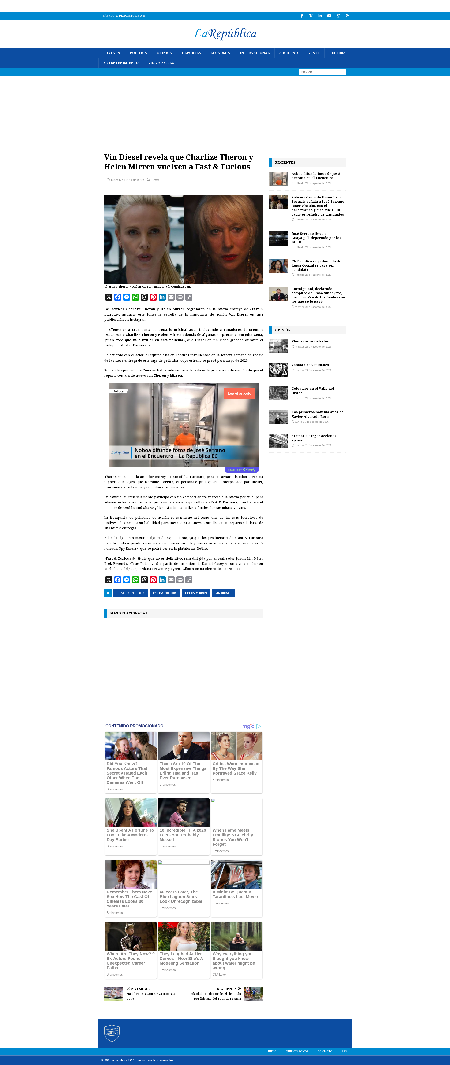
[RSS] (347, 16)
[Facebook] (302, 16)
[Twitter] (311, 16)
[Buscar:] (322, 71)
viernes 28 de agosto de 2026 (313, 306)
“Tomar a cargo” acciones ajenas (314, 437)
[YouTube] (329, 16)
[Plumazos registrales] (278, 346)
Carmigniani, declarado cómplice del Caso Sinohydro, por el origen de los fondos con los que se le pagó (318, 295)
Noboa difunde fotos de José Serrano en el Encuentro (316, 175)
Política (138, 53)
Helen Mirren (196, 593)
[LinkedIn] (320, 16)
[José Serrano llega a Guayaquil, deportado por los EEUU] (278, 238)
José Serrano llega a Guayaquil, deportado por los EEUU (316, 237)
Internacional (255, 53)
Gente (314, 53)
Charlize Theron (130, 593)
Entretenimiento (121, 63)
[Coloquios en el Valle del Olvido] (278, 393)
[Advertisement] (225, 111)
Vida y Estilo (161, 63)
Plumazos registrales (310, 341)
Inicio (272, 1051)
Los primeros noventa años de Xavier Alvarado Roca (318, 414)
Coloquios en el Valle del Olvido (313, 390)
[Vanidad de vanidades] (278, 370)
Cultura (337, 53)
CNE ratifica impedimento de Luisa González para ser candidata (316, 265)
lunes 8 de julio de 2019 (127, 180)
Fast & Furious (165, 593)
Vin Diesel (223, 593)
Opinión (164, 53)
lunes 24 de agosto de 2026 (312, 421)
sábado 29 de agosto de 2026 (313, 183)
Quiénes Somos (297, 1051)
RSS (344, 1051)
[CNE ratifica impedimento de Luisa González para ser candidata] (278, 266)
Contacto (325, 1051)
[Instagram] (338, 16)
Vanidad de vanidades (310, 365)
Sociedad (288, 53)
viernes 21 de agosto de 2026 (313, 445)
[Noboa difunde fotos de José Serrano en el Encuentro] (278, 179)
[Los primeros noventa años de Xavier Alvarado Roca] (278, 417)
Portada (111, 53)
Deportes (191, 53)
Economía (220, 53)
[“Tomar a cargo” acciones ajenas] (278, 441)
